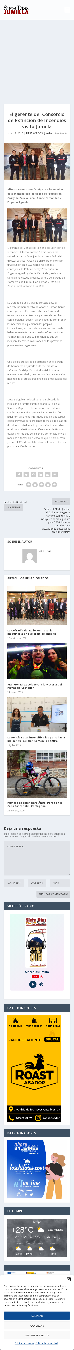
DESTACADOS (34, 133)
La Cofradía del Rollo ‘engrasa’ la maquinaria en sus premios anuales (32, 632)
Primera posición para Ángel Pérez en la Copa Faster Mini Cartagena (35, 804)
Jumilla (48, 133)
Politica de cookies (24, 1343)
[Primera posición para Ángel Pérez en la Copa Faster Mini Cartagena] (37, 774)
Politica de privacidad (47, 1343)
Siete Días (44, 551)
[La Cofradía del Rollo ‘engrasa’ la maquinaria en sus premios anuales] (37, 605)
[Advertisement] (37, 58)
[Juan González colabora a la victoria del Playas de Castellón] (37, 661)
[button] (68, 1279)
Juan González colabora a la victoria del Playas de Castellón (34, 686)
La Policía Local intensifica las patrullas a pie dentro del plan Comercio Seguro (36, 739)
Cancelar (37, 1325)
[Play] (33, 984)
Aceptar (37, 1315)
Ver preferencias (37, 1335)
